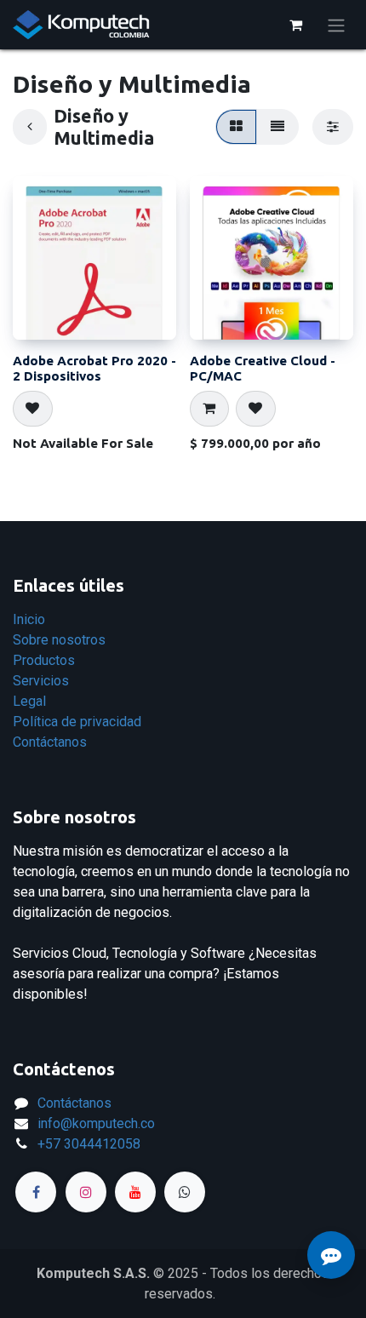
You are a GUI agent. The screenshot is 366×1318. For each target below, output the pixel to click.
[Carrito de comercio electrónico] (295, 25)
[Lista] (277, 127)
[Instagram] (86, 1192)
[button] (33, 409)
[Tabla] (236, 127)
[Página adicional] (184, 1192)
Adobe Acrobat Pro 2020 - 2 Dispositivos (94, 368)
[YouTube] (135, 1192)
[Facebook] (35, 1192)
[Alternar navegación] (336, 25)
